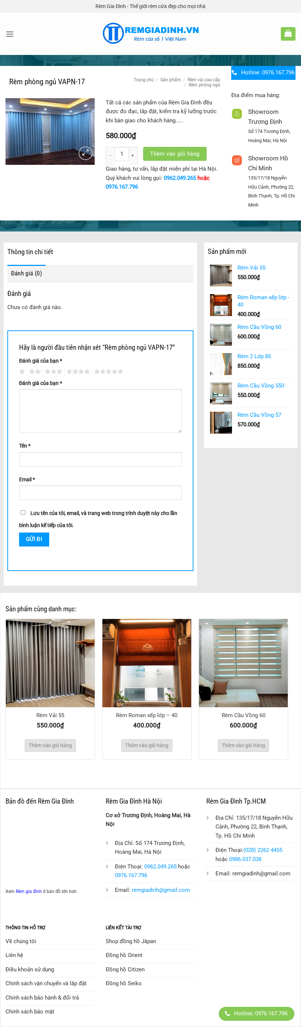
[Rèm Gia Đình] (151, 34)
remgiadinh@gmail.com (161, 890)
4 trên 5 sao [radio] (77, 372)
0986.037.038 (245, 859)
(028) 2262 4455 (262, 850)
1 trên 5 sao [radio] (21, 372)
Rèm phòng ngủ (204, 85)
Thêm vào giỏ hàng (175, 154)
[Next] (276, 678)
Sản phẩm (170, 79)
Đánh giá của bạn (40, 361)
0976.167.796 (122, 186)
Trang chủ (144, 79)
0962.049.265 (180, 178)
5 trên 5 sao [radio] (107, 372)
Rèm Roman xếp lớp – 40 (146, 715)
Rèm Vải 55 (50, 715)
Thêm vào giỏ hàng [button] (50, 745)
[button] (10, 34)
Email (27, 479)
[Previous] (16, 678)
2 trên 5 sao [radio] (34, 372)
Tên (24, 446)
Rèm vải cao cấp (204, 79)
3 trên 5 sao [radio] (52, 372)
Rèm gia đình (29, 891)
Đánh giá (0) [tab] (26, 273)
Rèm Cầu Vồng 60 (243, 715)
